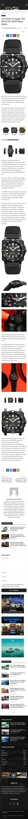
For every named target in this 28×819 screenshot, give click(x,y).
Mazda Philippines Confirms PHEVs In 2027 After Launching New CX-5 (17, 690)
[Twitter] (11, 35)
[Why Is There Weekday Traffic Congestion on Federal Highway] (5, 667)
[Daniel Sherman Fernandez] (2, 28)
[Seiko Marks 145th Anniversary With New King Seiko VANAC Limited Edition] (5, 529)
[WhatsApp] (18, 35)
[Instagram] (14, 803)
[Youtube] (17, 803)
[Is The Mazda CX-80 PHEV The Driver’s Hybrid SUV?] (5, 675)
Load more (13, 712)
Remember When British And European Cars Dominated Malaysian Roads (17, 698)
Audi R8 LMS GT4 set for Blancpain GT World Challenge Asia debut (21, 480)
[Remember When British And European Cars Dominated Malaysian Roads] (5, 698)
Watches (7, 12)
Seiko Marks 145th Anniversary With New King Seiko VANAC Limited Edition (17, 529)
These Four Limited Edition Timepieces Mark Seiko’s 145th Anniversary (17, 536)
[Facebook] (7, 35)
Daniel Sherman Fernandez (10, 28)
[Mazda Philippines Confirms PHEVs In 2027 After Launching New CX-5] (5, 690)
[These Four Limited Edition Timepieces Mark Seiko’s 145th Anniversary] (5, 536)
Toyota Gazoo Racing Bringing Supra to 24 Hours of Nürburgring (6, 480)
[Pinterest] (14, 35)
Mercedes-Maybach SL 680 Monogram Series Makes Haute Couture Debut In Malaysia (18, 706)
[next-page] (5, 550)
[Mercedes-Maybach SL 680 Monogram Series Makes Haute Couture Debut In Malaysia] (5, 706)
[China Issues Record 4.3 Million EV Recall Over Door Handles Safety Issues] (5, 682)
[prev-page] (2, 550)
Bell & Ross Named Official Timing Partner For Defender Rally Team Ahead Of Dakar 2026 (18, 544)
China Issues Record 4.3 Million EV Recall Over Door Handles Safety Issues (17, 682)
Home (2, 12)
